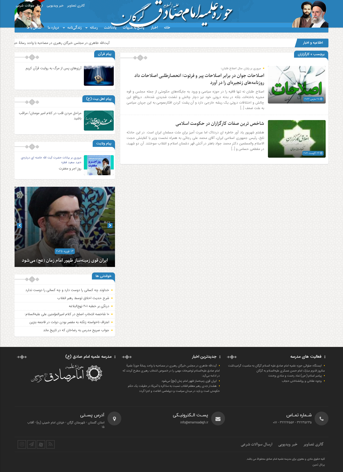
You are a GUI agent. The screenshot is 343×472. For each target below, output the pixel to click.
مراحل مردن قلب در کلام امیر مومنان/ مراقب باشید (50, 115)
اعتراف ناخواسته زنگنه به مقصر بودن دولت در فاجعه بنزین (69, 322)
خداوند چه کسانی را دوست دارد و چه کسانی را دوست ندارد (67, 290)
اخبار (154, 27)
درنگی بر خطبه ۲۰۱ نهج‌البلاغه (89, 306)
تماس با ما (34, 27)
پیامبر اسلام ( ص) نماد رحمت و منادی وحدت (295, 375)
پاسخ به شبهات (133, 27)
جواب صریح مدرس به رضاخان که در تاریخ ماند (76, 330)
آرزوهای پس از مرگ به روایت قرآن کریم (53, 68)
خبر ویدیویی (55, 6)
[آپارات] (41, 444)
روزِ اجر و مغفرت (70, 168)
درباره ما (53, 27)
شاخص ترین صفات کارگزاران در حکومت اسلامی (220, 123)
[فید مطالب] (50, 444)
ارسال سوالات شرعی (29, 6)
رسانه (94, 27)
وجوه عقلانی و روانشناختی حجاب (302, 381)
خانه (167, 27)
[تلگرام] (31, 444)
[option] (65, 227)
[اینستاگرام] (22, 444)
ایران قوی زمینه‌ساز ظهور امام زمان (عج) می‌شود (65, 260)
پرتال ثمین (318, 465)
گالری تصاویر (76, 6)
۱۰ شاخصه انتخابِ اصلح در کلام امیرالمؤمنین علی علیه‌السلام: (67, 314)
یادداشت (110, 27)
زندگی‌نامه (74, 27)
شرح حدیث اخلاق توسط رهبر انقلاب (83, 298)
